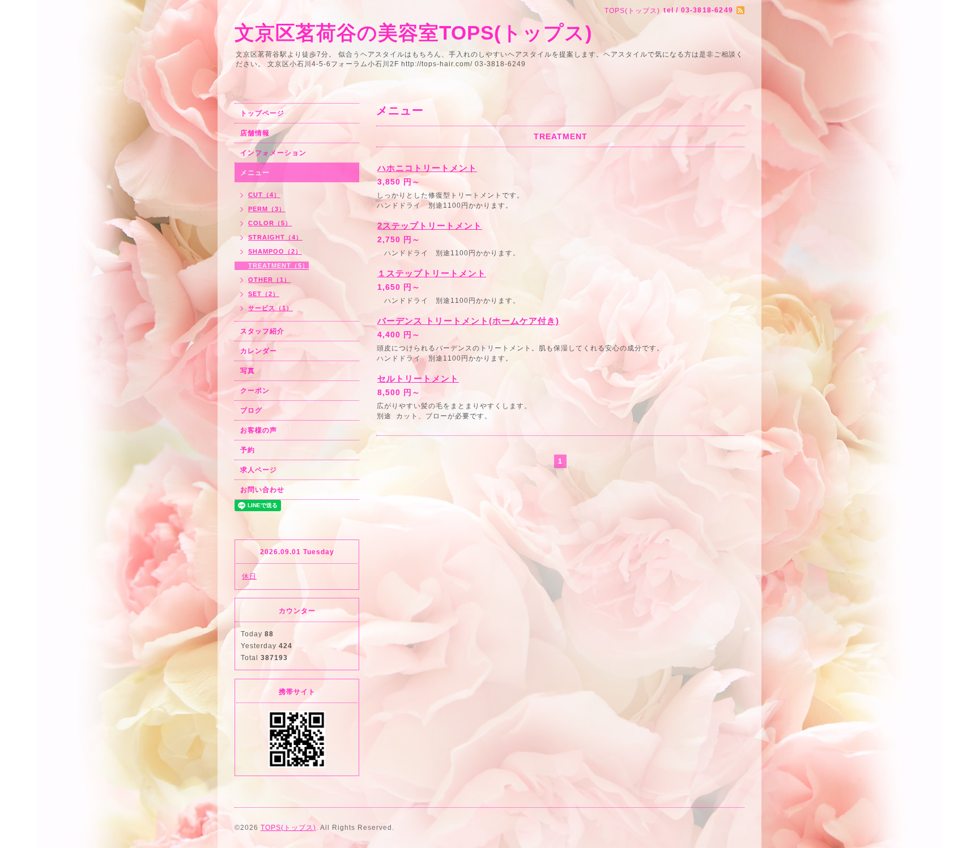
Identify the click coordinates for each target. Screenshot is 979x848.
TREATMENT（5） (278, 265)
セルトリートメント (418, 378)
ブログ (251, 410)
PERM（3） (267, 208)
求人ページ (258, 470)
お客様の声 (258, 430)
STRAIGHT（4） (275, 237)
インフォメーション (273, 153)
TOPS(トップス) (288, 828)
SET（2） (263, 293)
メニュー (255, 173)
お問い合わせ (262, 490)
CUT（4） (264, 194)
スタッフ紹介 (262, 331)
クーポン (255, 391)
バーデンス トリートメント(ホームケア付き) (468, 321)
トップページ (262, 113)
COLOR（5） (270, 223)
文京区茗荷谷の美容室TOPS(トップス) (414, 33)
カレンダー (258, 351)
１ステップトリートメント (431, 273)
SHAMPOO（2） (275, 251)
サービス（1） (270, 308)
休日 (249, 576)
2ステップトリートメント (429, 225)
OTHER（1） (269, 279)
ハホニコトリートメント (427, 168)
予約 (247, 450)
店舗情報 (255, 133)
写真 (247, 371)
